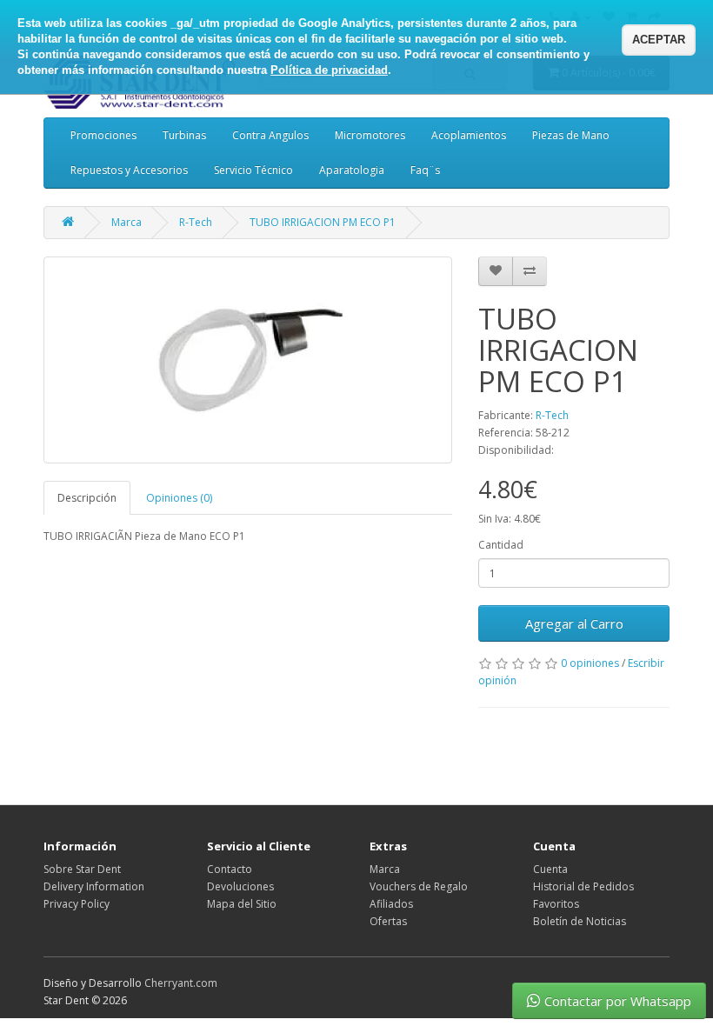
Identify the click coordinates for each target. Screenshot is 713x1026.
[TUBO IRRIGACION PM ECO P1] (247, 359)
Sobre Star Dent (82, 869)
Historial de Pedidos (583, 886)
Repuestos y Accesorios (129, 170)
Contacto (229, 869)
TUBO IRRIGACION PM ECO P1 (323, 222)
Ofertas (388, 921)
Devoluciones (240, 886)
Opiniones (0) (179, 497)
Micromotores (370, 135)
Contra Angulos (270, 135)
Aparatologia (351, 170)
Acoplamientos (468, 135)
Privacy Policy (76, 903)
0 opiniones (590, 663)
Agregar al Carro (574, 623)
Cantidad (500, 544)
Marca (126, 222)
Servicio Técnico (253, 170)
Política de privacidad (329, 70)
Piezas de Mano (571, 135)
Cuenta (550, 869)
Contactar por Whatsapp (617, 1000)
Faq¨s (425, 170)
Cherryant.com (180, 983)
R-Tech (195, 222)
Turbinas (184, 135)
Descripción (87, 497)
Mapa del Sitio (242, 903)
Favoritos (556, 903)
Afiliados (391, 903)
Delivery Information (93, 886)
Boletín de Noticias (579, 921)
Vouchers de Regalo (419, 886)
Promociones (103, 135)
